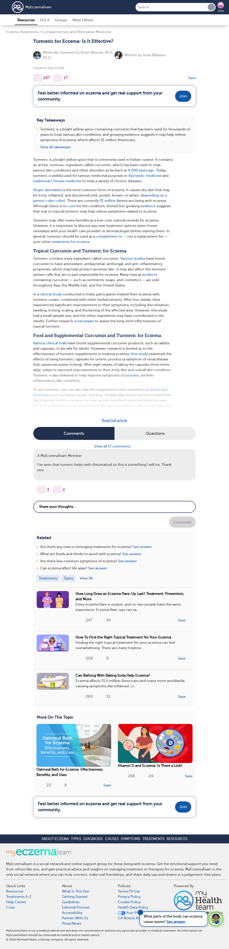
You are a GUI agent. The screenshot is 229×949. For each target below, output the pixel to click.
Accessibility (72, 913)
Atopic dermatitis (47, 190)
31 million (108, 201)
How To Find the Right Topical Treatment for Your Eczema (123, 637)
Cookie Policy (129, 902)
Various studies (132, 259)
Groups (61, 20)
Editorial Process (75, 907)
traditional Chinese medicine (57, 181)
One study (139, 354)
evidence (148, 206)
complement (107, 236)
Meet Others (82, 20)
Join (221, 10)
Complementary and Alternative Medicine (76, 32)
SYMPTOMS (130, 839)
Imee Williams (154, 55)
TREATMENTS (153, 839)
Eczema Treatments (22, 32)
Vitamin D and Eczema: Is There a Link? (150, 766)
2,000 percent (109, 406)
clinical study (51, 294)
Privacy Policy (129, 897)
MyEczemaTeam (38, 7)
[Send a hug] (57, 490)
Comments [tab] (74, 433)
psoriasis (132, 375)
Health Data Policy (133, 907)
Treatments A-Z (19, 897)
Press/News (71, 924)
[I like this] (37, 78)
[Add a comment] (57, 78)
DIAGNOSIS (93, 839)
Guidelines (71, 902)
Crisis (10, 907)
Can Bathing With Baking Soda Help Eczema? (113, 675)
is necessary (84, 321)
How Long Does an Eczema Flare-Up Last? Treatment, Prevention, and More (130, 596)
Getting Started (74, 897)
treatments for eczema (70, 242)
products (149, 275)
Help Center (16, 902)
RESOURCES (177, 839)
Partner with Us (75, 918)
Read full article (114, 420)
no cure (69, 206)
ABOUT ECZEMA (55, 839)
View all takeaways (55, 147)
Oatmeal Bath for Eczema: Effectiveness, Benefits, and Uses (69, 772)
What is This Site (75, 891)
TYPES (76, 839)
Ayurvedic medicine (144, 176)
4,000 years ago (141, 170)
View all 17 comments (112, 446)
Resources (26, 20)
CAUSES (112, 839)
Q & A (44, 20)
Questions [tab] (155, 433)
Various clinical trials (50, 343)
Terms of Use (129, 891)
